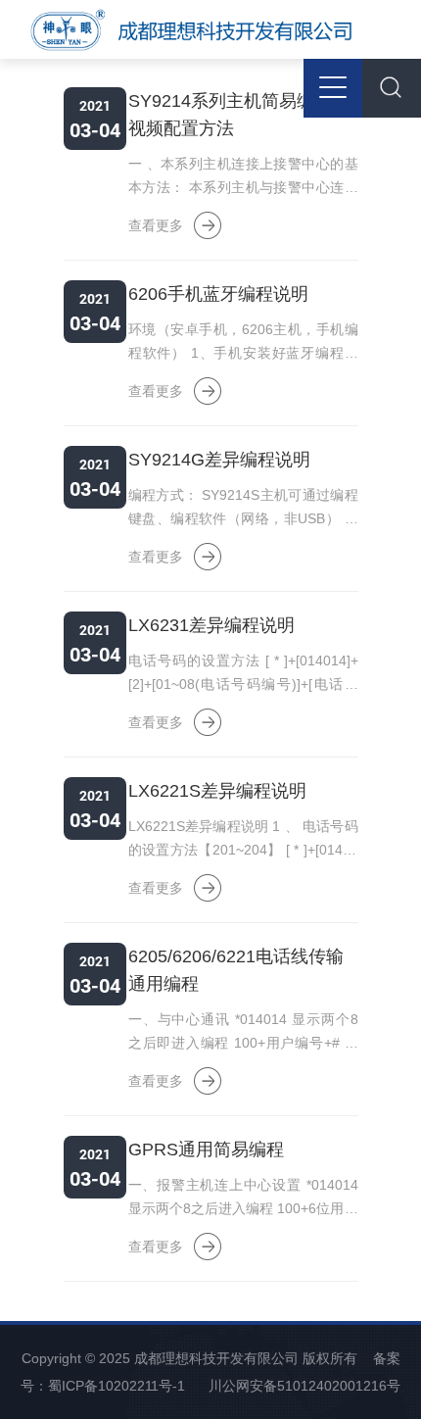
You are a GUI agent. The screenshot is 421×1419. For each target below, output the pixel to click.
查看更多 (155, 225)
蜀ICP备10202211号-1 (116, 1386)
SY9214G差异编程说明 (219, 459)
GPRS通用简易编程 (206, 1149)
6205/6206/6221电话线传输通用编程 (236, 970)
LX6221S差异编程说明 (217, 791)
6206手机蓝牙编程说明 (218, 294)
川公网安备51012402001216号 (304, 1386)
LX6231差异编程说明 (211, 625)
